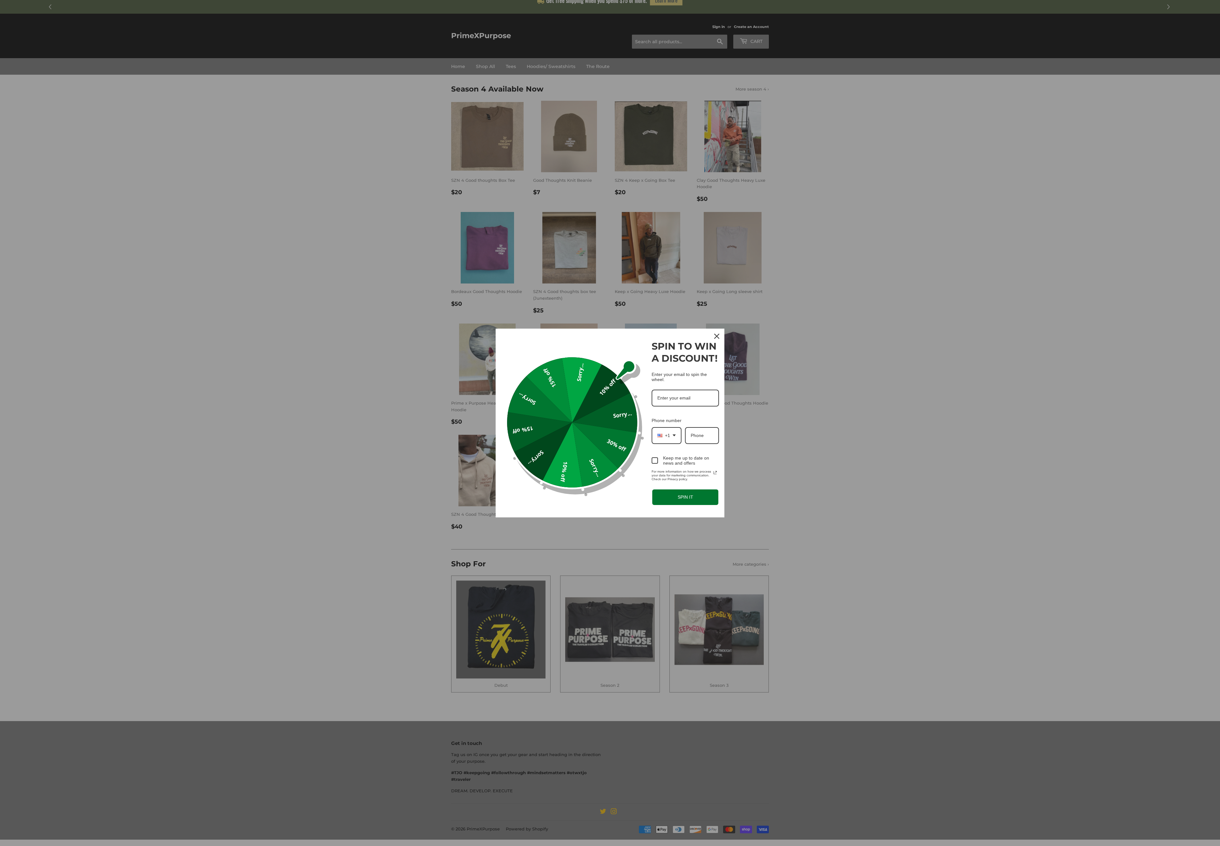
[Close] (716, 336)
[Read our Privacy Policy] (715, 472)
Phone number (666, 420)
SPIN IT (685, 497)
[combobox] (666, 435)
